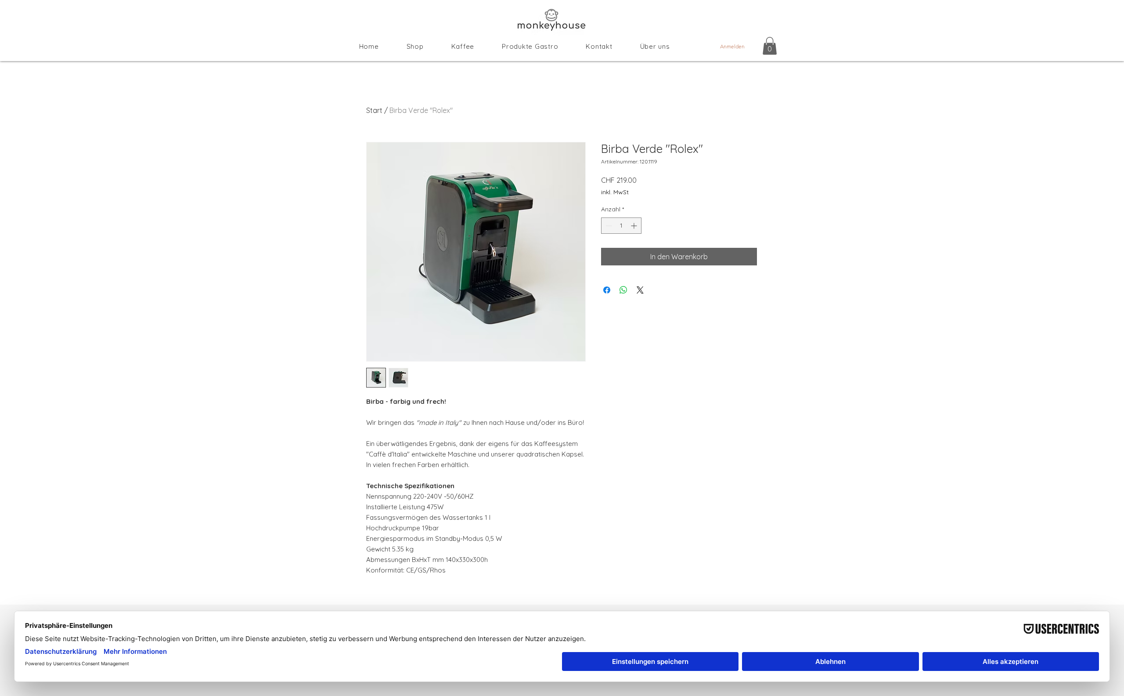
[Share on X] (640, 290)
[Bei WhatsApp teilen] (623, 290)
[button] (769, 46)
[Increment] (634, 225)
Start (374, 110)
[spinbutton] (621, 225)
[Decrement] (607, 225)
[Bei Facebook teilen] (607, 290)
